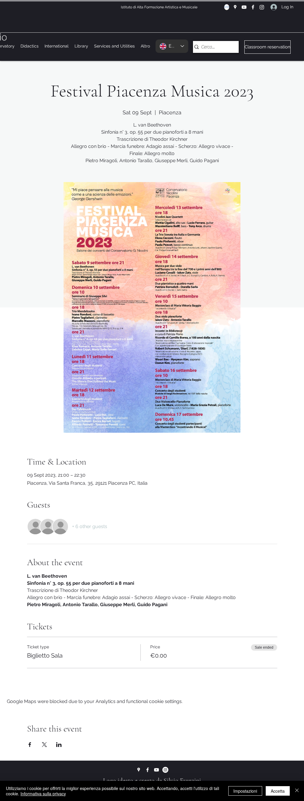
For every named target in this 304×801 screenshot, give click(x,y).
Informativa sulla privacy (43, 794)
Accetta (278, 791)
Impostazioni (245, 791)
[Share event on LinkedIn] (59, 744)
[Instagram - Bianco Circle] (165, 770)
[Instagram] (262, 7)
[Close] (296, 791)
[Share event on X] (44, 744)
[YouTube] (244, 7)
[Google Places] (235, 7)
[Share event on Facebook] (30, 744)
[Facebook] (253, 7)
